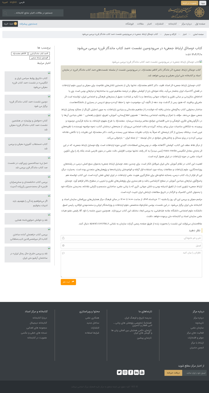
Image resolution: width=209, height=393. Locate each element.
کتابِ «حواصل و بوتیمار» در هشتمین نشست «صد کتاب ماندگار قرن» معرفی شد (28, 125)
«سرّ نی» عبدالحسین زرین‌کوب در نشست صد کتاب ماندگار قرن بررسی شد (27, 165)
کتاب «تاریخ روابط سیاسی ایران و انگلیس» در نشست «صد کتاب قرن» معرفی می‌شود (29, 82)
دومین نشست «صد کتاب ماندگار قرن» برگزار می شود (28, 104)
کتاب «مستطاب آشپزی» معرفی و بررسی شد (28, 146)
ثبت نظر (66, 282)
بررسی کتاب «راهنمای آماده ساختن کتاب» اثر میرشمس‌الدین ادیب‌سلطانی (28, 237)
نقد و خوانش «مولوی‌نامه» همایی (31, 220)
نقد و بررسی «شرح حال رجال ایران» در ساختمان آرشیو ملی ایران (28, 256)
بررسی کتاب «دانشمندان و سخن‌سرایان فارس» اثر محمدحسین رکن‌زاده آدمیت (28, 184)
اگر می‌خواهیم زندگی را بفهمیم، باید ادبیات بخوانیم (30, 203)
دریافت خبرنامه (173, 373)
